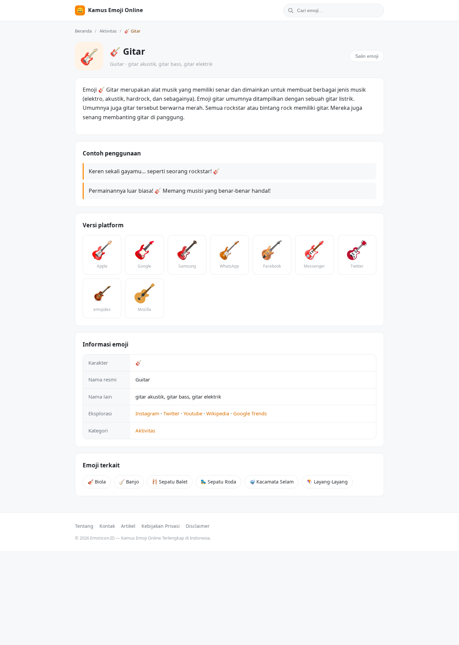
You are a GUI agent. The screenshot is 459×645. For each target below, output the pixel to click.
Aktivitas (108, 31)
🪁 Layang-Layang (327, 481)
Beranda (83, 31)
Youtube (192, 413)
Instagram (147, 413)
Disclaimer (198, 526)
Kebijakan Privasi (160, 526)
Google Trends (250, 413)
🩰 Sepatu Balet (169, 481)
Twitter (171, 413)
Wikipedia (217, 413)
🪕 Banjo (129, 481)
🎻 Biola (97, 481)
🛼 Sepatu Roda (218, 481)
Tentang (84, 526)
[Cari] (290, 10)
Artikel (128, 526)
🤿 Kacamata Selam (271, 481)
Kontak (107, 526)
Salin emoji (366, 56)
